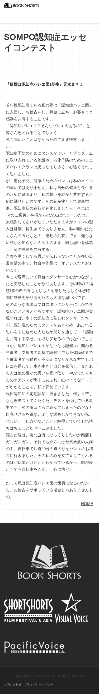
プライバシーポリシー (38, 684)
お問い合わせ (12, 684)
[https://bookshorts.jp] (21, 5)
